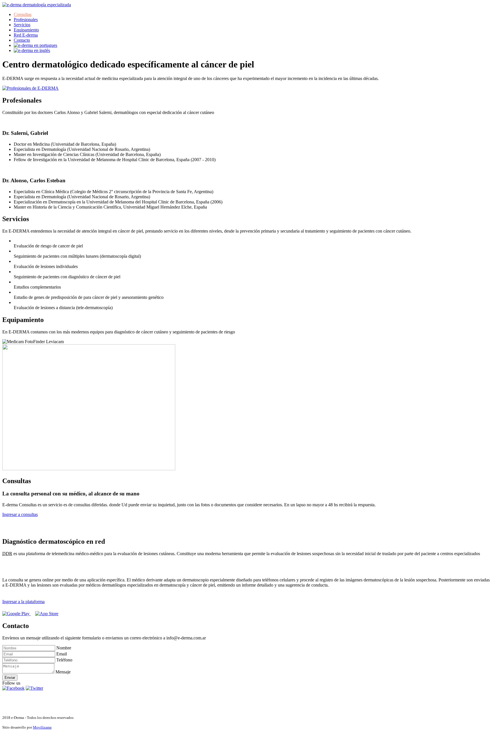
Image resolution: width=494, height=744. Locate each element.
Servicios (22, 24)
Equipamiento (26, 29)
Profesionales (26, 19)
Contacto (22, 40)
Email (61, 653)
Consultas (22, 14)
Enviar (10, 677)
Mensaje (63, 671)
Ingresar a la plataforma (23, 601)
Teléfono (64, 659)
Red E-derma (26, 35)
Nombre (63, 647)
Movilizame (42, 727)
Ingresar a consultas (20, 514)
